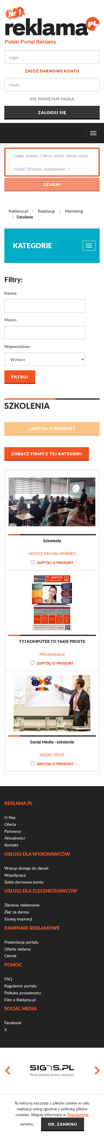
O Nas (10, 817)
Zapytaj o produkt (54, 562)
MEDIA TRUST (52, 754)
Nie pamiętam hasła (52, 98)
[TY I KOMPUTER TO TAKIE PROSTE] (52, 602)
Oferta (10, 824)
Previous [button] (7, 1071)
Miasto (10, 319)
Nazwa (10, 293)
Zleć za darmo (16, 912)
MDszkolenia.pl (52, 654)
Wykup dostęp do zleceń (26, 868)
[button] (52, 429)
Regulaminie (78, 1114)
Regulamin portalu (20, 986)
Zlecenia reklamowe (21, 905)
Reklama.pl (18, 211)
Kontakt (11, 845)
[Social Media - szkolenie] (52, 703)
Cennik (10, 955)
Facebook (12, 1022)
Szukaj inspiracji (18, 919)
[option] (52, 1071)
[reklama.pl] (52, 24)
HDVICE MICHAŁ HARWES (52, 553)
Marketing (74, 211)
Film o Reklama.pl (20, 999)
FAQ (8, 979)
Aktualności (14, 838)
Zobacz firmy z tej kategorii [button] (46, 453)
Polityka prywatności (22, 992)
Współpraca (15, 875)
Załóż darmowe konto (52, 71)
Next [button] (97, 1071)
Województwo (17, 346)
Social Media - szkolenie (52, 742)
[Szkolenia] (52, 502)
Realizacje (46, 211)
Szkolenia (52, 540)
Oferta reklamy (17, 949)
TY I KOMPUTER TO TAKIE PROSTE (52, 641)
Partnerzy (12, 831)
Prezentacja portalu (21, 942)
